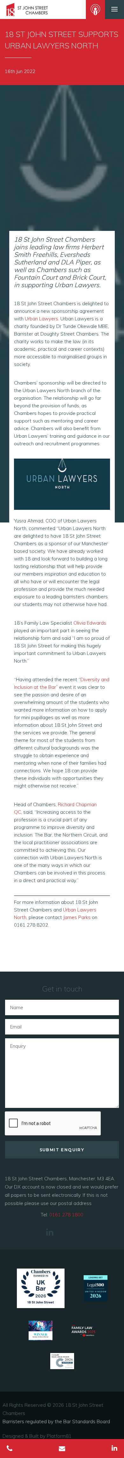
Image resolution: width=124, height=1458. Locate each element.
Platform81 (59, 1436)
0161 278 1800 (66, 1215)
